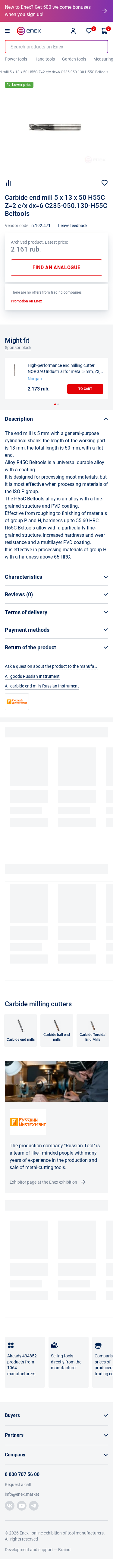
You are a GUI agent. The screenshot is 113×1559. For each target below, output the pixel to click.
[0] (89, 31)
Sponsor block (18, 347)
